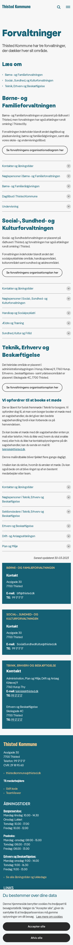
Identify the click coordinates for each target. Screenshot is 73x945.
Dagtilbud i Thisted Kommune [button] (20, 196)
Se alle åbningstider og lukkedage (26, 877)
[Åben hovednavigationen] (69, 7)
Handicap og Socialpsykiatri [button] (18, 313)
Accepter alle (36, 926)
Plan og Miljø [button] (10, 546)
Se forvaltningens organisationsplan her (32, 272)
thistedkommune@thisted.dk (23, 773)
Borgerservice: (13, 811)
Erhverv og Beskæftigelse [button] (17, 526)
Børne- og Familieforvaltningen (24, 75)
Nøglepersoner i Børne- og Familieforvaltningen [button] (31, 176)
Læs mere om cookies (49, 916)
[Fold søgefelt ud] (59, 7)
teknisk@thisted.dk (13, 449)
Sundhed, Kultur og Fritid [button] (17, 333)
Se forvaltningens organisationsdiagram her (34, 150)
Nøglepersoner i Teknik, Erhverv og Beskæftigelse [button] (23, 499)
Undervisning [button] (10, 206)
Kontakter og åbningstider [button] (17, 166)
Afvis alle (36, 937)
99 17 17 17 (16, 695)
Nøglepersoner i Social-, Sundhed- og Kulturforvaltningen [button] (24, 301)
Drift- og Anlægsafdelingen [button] (18, 536)
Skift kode (12, 788)
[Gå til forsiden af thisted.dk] (15, 7)
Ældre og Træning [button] (13, 323)
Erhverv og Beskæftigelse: (20, 856)
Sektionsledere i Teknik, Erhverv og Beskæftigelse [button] (23, 514)
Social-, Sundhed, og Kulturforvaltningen (29, 80)
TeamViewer (13, 793)
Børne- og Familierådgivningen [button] (21, 186)
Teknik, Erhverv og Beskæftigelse (25, 86)
